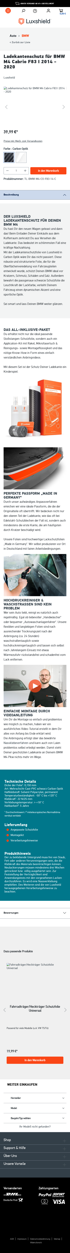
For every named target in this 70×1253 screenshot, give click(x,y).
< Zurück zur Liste (20, 42)
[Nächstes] (63, 107)
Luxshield (9, 77)
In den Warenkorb (48, 171)
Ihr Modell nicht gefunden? (35, 1126)
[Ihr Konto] (48, 10)
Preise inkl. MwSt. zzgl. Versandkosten (23, 141)
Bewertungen (11, 913)
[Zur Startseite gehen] (35, 21)
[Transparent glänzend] (21, 157)
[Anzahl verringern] (7, 170)
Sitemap (57, 1239)
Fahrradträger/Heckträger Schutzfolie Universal (35, 1009)
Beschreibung (11, 194)
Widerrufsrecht (36, 1242)
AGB (12, 1239)
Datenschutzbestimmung (40, 1239)
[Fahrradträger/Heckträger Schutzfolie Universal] (35, 979)
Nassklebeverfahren (16, 743)
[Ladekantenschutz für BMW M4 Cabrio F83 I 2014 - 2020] (35, 107)
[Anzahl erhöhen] (25, 170)
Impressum (22, 1239)
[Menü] (8, 10)
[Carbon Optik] (9, 157)
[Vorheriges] (6, 107)
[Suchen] (23, 10)
